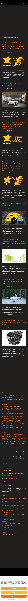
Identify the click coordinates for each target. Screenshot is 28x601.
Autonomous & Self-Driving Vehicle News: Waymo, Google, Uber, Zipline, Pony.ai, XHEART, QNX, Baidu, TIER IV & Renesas (13, 415)
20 (23, 458)
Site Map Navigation (7, 529)
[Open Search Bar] (23, 3)
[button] (26, 577)
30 (10, 463)
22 (6, 461)
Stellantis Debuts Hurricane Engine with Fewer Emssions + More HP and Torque (14, 322)
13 (23, 456)
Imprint (4, 521)
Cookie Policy (8, 599)
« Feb (3, 467)
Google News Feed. (7, 475)
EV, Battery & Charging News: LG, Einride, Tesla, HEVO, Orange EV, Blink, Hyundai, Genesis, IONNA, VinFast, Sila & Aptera (12, 420)
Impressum (20, 599)
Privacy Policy (14, 599)
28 (3, 463)
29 (6, 463)
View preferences (14, 596)
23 (10, 461)
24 (13, 461)
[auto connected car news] (2, 3)
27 (23, 461)
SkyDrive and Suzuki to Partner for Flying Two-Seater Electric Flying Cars (13, 281)
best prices (23, 488)
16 (9, 458)
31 (13, 463)
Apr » (7, 467)
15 (6, 458)
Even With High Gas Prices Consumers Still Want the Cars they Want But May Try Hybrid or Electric (13, 241)
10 (13, 456)
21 (3, 461)
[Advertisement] (14, 19)
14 (3, 458)
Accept (14, 588)
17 (13, 458)
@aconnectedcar (12, 478)
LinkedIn (4, 481)
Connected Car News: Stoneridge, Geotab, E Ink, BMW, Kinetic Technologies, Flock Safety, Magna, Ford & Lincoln (13, 443)
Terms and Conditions (7, 534)
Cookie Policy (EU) (7, 512)
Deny (14, 592)
